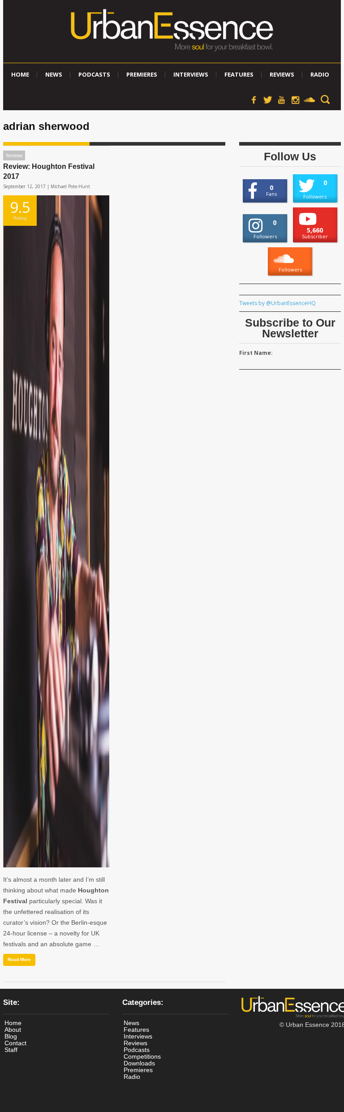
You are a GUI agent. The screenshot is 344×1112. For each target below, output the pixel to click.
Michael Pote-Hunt (70, 186)
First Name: (256, 353)
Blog (10, 1036)
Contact (15, 1043)
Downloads (139, 1063)
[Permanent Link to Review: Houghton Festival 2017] (56, 531)
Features (239, 74)
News (53, 74)
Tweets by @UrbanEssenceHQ (277, 303)
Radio (319, 74)
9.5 (20, 208)
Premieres (141, 74)
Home (20, 74)
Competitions (142, 1056)
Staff (10, 1049)
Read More (19, 959)
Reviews (282, 74)
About (12, 1029)
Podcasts (94, 74)
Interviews (190, 74)
